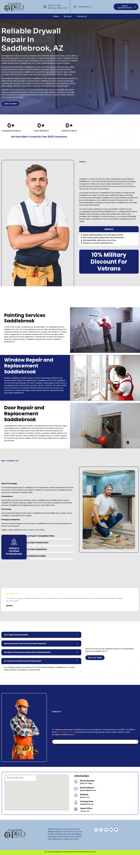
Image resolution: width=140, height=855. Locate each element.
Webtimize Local (89, 852)
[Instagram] (106, 830)
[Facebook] (96, 830)
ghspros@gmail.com (65, 732)
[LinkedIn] (111, 830)
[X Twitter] (101, 830)
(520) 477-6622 (54, 5)
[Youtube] (116, 830)
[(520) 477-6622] (44, 6)
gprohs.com (84, 797)
